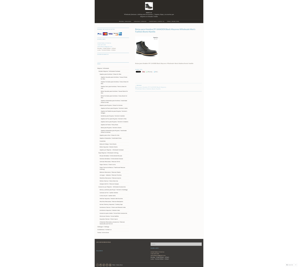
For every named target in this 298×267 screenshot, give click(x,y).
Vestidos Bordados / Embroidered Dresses (111, 158)
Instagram (100, 265)
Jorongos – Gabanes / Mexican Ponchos (111, 175)
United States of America (104, 43)
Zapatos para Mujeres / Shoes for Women (111, 105)
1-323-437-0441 (101, 45)
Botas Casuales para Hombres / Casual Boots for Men (114, 92)
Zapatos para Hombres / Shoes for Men (110, 74)
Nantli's (149, 12)
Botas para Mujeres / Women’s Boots (111, 127)
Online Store (119, 265)
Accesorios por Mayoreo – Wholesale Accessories (112, 187)
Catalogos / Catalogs (140, 21)
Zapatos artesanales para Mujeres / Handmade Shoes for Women (114, 131)
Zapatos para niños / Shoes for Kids (109, 135)
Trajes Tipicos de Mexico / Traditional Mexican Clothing (112, 168)
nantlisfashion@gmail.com (104, 46)
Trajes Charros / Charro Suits (108, 164)
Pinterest (107, 265)
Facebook (97, 265)
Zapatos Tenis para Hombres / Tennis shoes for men (113, 87)
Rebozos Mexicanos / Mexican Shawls (110, 172)
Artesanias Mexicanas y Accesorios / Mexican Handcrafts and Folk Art (112, 223)
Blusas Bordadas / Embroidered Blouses (111, 155)
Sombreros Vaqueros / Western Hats (110, 210)
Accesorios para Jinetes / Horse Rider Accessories (113, 213)
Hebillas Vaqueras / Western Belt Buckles (111, 198)
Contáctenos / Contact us (156, 21)
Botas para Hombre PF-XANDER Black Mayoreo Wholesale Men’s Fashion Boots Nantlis (150, 87)
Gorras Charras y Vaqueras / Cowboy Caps (111, 204)
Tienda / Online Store (173, 21)
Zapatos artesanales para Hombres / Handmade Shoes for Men (114, 101)
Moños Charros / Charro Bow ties (109, 181)
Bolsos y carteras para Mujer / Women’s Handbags (114, 189)
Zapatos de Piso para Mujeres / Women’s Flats (113, 119)
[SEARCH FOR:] (176, 244)
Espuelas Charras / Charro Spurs (109, 219)
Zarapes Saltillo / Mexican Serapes (109, 184)
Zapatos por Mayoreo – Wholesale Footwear (112, 150)
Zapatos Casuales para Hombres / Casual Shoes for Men (114, 78)
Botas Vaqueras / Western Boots (109, 147)
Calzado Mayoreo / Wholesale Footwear (109, 71)
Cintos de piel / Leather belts (108, 195)
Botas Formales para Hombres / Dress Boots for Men (114, 96)
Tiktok (113, 265)
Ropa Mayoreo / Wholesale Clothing (108, 153)
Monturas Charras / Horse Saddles (109, 216)
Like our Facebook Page (103, 242)
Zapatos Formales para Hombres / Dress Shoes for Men (115, 82)
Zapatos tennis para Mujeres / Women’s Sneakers (114, 121)
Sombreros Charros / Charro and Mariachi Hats (113, 207)
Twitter (104, 265)
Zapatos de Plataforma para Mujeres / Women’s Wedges (114, 112)
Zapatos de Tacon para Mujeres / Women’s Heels (114, 108)
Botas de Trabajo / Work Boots (108, 144)
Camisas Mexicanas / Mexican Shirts (110, 161)
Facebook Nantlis (103, 54)
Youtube (110, 265)
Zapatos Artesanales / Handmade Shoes (111, 138)
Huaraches (103, 141)
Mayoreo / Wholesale (125, 21)
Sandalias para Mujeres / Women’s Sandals (113, 116)
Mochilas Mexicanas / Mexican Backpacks (111, 201)
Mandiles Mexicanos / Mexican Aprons (110, 178)
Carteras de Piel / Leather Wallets (109, 192)
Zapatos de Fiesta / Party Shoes (109, 124)
